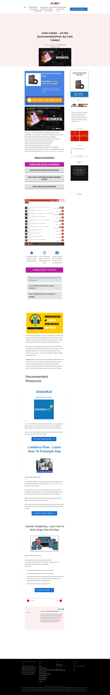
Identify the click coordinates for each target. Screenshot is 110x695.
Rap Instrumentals (61, 44)
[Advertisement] (55, 23)
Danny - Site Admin (50, 44)
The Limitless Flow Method (55, 483)
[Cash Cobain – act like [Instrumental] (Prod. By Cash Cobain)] (55, 57)
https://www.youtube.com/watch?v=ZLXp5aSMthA (52, 151)
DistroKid (44, 392)
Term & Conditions (59, 666)
